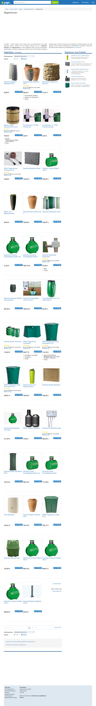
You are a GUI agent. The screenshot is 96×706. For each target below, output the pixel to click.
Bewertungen (8, 132)
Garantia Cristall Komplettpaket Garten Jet (31, 472)
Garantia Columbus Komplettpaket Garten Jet (12, 256)
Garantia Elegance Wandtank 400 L (10, 83)
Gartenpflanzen (57, 591)
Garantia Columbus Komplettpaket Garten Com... (30, 256)
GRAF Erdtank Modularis (31, 428)
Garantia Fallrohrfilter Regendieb (49, 256)
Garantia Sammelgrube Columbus (11, 429)
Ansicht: (6, 59)
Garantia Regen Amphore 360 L (31, 515)
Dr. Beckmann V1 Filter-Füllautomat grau (50, 126)
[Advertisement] (48, 29)
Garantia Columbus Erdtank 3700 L (13, 602)
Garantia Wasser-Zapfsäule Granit (32, 602)
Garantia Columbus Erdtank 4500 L (32, 559)
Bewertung (26, 88)
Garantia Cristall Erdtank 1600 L (50, 169)
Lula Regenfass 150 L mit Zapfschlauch (50, 299)
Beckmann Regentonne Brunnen (50, 83)
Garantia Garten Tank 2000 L (78, 83)
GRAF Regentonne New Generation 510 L (12, 386)
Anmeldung (85, 2)
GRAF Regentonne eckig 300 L (50, 515)
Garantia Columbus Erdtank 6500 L (51, 559)
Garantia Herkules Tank (12, 558)
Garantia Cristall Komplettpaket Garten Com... (49, 473)
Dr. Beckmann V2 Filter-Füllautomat (31, 126)
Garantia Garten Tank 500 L (13, 341)
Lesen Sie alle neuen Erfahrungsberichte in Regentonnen (20, 641)
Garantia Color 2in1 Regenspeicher (29, 386)
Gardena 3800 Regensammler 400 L (11, 126)
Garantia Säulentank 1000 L (51, 212)
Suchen (55, 2)
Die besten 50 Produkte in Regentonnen (16, 644)
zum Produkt (18, 92)
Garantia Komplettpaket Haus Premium (31, 299)
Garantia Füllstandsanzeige (51, 428)
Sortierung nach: (8, 56)
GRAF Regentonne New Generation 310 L (50, 342)
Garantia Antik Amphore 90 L (32, 212)
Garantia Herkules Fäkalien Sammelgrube (13, 299)
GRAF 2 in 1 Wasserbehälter (9, 212)
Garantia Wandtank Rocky (31, 168)
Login (93, 2)
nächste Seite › (57, 584)
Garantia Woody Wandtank (51, 385)
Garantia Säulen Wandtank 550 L (13, 472)
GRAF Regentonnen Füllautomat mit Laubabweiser (11, 170)
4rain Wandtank (9, 515)
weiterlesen (78, 47)
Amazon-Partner (26, 696)
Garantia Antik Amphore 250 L (31, 83)
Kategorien (75, 2)
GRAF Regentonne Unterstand (29, 342)
